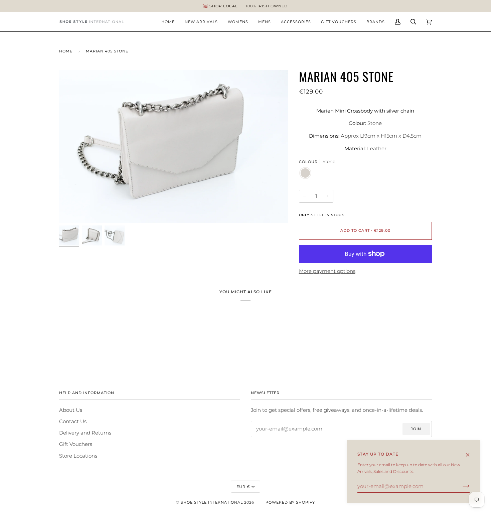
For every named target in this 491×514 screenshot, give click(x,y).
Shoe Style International (212, 502)
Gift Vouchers (75, 444)
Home (65, 51)
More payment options (327, 271)
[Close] (470, 452)
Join (416, 428)
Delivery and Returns (85, 433)
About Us (70, 410)
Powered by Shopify (290, 502)
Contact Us (73, 421)
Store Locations (78, 456)
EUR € (243, 486)
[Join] (461, 486)
